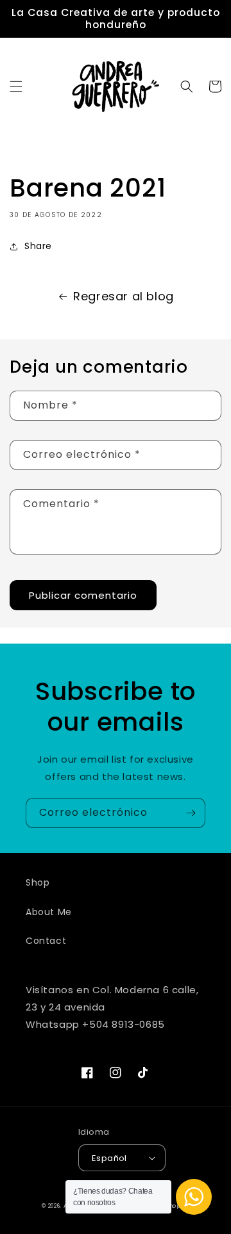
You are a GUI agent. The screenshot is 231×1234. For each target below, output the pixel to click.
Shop (37, 882)
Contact (46, 940)
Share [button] (38, 245)
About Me (49, 911)
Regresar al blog (123, 296)
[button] (16, 86)
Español (109, 1158)
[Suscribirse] (190, 813)
